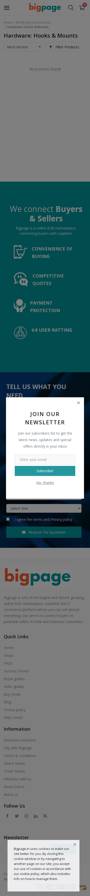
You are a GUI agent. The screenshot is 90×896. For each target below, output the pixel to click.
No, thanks (45, 482)
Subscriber (45, 470)
